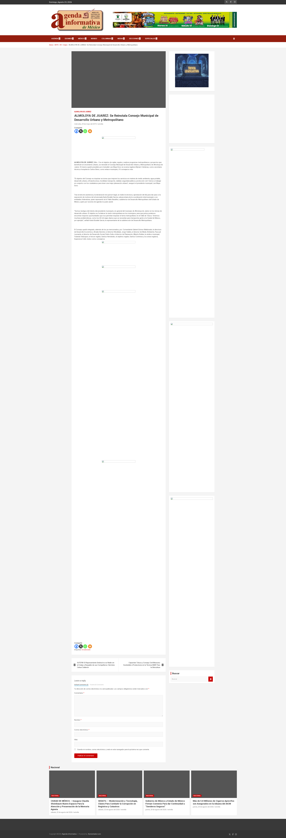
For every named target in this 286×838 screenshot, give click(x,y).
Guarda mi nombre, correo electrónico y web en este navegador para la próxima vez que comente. (113, 749)
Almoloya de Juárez (82, 112)
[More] (90, 131)
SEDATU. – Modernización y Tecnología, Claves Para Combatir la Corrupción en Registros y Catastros (118, 804)
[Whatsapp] (85, 131)
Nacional (55, 767)
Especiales (150, 39)
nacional (55, 795)
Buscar (210, 679)
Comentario (79, 693)
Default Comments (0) (81, 685)
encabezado (86, 650)
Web (76, 740)
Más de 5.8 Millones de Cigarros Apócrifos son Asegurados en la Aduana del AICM (213, 802)
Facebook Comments (97, 685)
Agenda (54, 39)
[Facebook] (76, 131)
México (81, 39)
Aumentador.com (94, 834)
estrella (100, 124)
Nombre (77, 720)
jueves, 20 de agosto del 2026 (155, 809)
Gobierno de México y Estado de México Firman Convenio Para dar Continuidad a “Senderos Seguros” (165, 804)
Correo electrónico (81, 730)
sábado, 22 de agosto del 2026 (61, 812)
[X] (81, 131)
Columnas (106, 39)
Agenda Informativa (69, 834)
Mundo (94, 39)
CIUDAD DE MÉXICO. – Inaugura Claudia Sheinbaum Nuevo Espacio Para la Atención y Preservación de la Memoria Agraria (70, 805)
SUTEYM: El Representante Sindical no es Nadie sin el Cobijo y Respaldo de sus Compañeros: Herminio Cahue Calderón (96, 665)
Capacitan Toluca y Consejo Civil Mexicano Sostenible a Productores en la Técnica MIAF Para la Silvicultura (141, 665)
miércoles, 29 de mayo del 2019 (85, 124)
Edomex (68, 39)
